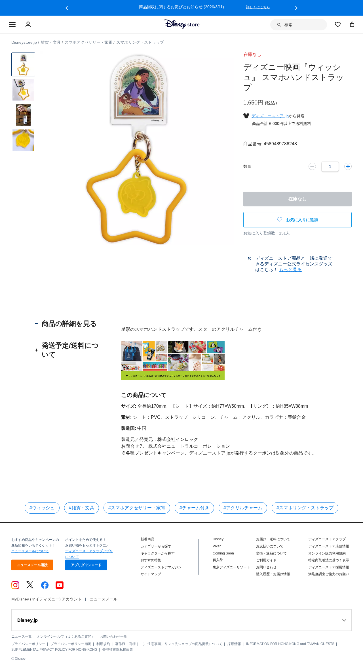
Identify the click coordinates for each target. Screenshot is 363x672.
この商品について (143, 395)
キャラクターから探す (158, 553)
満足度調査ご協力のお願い (328, 574)
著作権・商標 (125, 644)
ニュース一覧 (21, 636)
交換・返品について (271, 553)
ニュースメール (103, 599)
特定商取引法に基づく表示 (328, 560)
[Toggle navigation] (12, 24)
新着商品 (147, 539)
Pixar (217, 546)
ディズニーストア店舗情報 (328, 546)
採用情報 (234, 644)
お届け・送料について (273, 539)
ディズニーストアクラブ (327, 539)
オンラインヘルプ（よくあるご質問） (66, 636)
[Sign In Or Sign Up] (29, 25)
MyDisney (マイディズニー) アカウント (46, 599)
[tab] (69, 323)
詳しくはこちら (258, 7)
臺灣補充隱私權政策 (117, 650)
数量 (247, 166)
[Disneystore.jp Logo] (182, 24)
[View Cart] (352, 24)
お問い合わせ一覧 (113, 636)
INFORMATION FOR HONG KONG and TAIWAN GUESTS (290, 644)
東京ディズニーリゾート (231, 567)
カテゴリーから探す (156, 546)
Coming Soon (223, 553)
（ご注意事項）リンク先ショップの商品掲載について (181, 644)
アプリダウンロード (86, 565)
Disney (218, 539)
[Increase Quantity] (348, 166)
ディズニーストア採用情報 (328, 567)
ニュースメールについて (30, 551)
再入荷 (218, 560)
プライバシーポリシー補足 (70, 644)
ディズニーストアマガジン (161, 567)
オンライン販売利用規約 (327, 553)
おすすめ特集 (151, 560)
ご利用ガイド (266, 560)
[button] (66, 8)
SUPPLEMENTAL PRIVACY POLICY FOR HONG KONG (54, 650)
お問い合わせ (266, 567)
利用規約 (103, 644)
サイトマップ (151, 574)
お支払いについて (269, 546)
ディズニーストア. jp (270, 116)
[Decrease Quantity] (312, 166)
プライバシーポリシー (28, 644)
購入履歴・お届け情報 (273, 574)
